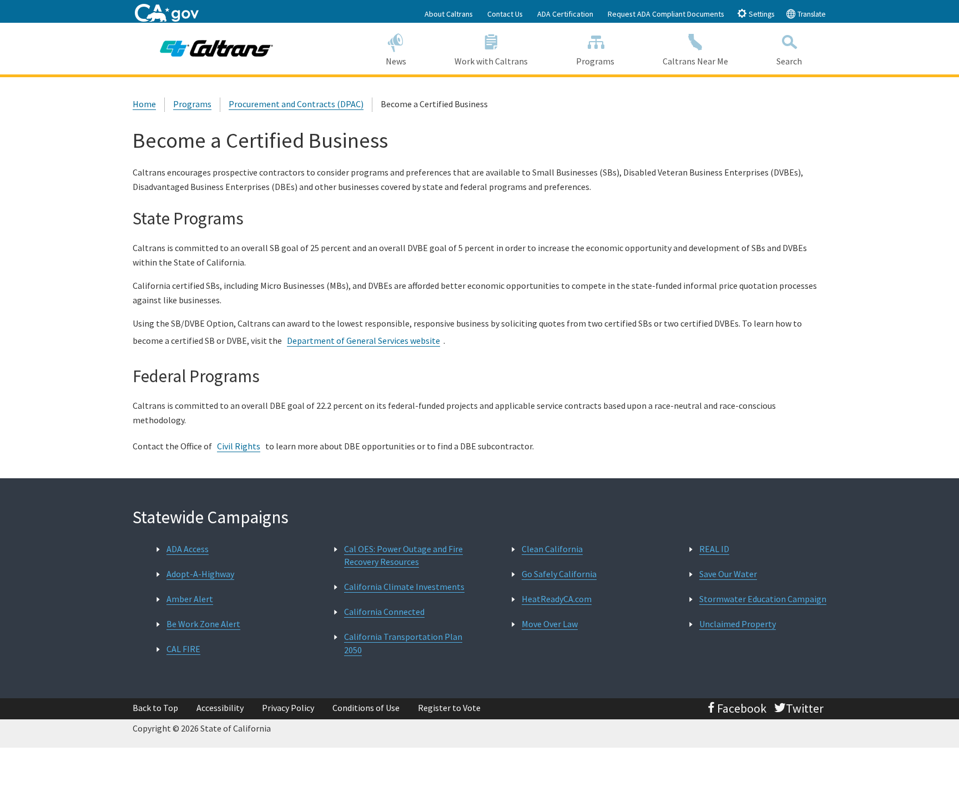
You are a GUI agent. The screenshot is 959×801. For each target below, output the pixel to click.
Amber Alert (189, 598)
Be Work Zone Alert (203, 623)
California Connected (384, 611)
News (396, 61)
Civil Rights (238, 446)
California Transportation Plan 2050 (403, 643)
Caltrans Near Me (695, 61)
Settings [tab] (760, 14)
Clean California (552, 548)
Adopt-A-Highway (200, 573)
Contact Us (505, 14)
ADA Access (187, 548)
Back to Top (155, 707)
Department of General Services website (363, 340)
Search (789, 61)
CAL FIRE (183, 648)
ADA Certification (565, 14)
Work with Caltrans (491, 61)
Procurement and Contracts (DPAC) (296, 103)
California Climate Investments (404, 586)
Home (144, 103)
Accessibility (220, 707)
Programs (595, 61)
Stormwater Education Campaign (762, 598)
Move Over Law (550, 623)
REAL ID (714, 548)
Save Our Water (728, 573)
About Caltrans (449, 14)
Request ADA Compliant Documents (666, 14)
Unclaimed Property (737, 623)
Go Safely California (559, 573)
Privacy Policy (288, 707)
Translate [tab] (811, 14)
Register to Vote (449, 707)
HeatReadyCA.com (557, 598)
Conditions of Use (366, 707)
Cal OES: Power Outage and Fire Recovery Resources (403, 555)
